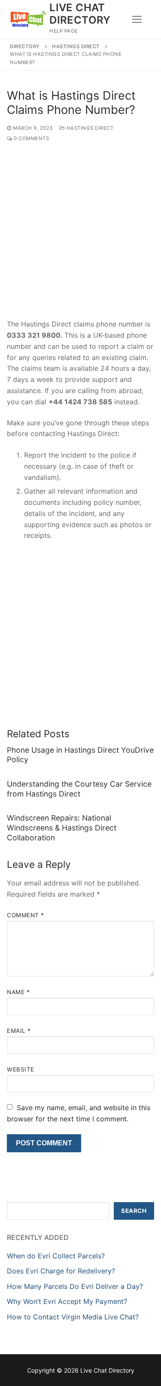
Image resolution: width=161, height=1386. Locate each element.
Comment (25, 915)
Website (20, 1069)
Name (18, 992)
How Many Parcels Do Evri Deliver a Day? (75, 1286)
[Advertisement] (80, 234)
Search (133, 1210)
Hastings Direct (76, 46)
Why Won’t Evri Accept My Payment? (67, 1301)
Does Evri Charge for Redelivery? (61, 1271)
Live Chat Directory (80, 13)
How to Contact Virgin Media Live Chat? (73, 1317)
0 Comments (30, 138)
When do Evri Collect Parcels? (56, 1256)
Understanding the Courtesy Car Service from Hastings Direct (79, 788)
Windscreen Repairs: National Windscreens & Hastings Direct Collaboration (61, 827)
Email (19, 1030)
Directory (25, 46)
